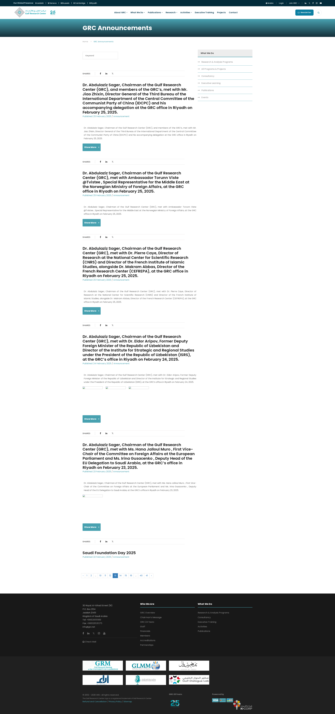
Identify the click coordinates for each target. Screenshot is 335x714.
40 (141, 575)
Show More (90, 147)
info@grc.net (89, 626)
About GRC (120, 12)
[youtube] (104, 633)
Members (145, 635)
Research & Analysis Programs (217, 61)
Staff (142, 626)
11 (105, 575)
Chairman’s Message (151, 617)
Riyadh (93, 3)
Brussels (65, 3)
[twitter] (94, 633)
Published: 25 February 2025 (97, 116)
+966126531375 (94, 623)
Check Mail (90, 641)
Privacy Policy (115, 701)
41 (147, 575)
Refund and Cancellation (95, 701)
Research (171, 12)
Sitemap (127, 701)
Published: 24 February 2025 (97, 363)
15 (126, 575)
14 (120, 575)
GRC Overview (147, 612)
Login (281, 3)
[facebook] (84, 633)
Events (204, 97)
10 (100, 575)
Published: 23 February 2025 (97, 471)
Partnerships (146, 644)
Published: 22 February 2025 (97, 556)
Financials (145, 631)
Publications (154, 12)
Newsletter (306, 12)
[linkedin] (88, 633)
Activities (185, 12)
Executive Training (204, 12)
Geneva (53, 3)
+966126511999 (94, 619)
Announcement (121, 116)
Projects (221, 12)
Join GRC (293, 3)
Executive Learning (210, 83)
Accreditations (147, 640)
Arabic (270, 3)
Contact (233, 12)
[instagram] (99, 633)
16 (131, 575)
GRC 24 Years (147, 621)
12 (110, 575)
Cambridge (79, 3)
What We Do (136, 12)
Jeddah (40, 3)
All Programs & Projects (213, 69)
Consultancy (207, 76)
